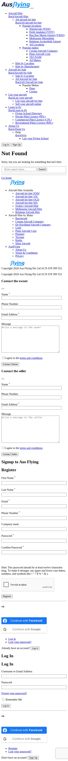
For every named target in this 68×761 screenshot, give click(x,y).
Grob (18, 227)
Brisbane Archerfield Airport (45, 41)
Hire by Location (24, 63)
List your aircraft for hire (28, 100)
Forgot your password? (14, 693)
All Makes (35, 60)
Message (6, 323)
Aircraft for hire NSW (27, 193)
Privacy (19, 255)
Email (5, 501)
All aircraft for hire (25, 19)
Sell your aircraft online (28, 104)
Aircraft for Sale (17, 69)
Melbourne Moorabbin (41, 38)
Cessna (33, 91)
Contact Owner (10, 364)
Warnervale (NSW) (40, 28)
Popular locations (31, 25)
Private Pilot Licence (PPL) (30, 116)
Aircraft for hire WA (26, 202)
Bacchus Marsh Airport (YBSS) (47, 35)
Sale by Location (24, 75)
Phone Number (9, 303)
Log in (12, 638)
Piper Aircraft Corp (39, 53)
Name (5, 294)
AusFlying (14, 246)
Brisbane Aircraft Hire (27, 212)
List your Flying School (35, 138)
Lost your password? (19, 642)
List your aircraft (17, 94)
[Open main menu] (32, 8)
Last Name (8, 489)
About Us (13, 125)
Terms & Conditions (26, 252)
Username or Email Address (16, 671)
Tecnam (19, 237)
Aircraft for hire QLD (27, 199)
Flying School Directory (28, 113)
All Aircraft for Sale (26, 79)
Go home (6, 177)
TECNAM (35, 57)
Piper (32, 88)
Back (11, 16)
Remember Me (14, 699)
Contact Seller (10, 454)
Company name (10, 524)
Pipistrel (19, 234)
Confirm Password (12, 547)
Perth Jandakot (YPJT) (41, 32)
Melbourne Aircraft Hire (28, 209)
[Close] (2, 288)
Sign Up (17, 144)
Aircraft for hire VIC (26, 196)
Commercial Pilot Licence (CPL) (33, 119)
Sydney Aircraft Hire (26, 205)
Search (42, 169)
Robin (18, 240)
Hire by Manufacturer (27, 66)
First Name (8, 477)
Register (7, 596)
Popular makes (30, 47)
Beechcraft (21, 218)
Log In (6, 144)
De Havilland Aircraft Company (33, 224)
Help (24, 135)
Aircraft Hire (15, 13)
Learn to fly (14, 107)
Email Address (10, 314)
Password (7, 535)
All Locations (36, 44)
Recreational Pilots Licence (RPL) (34, 122)
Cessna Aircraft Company (43, 50)
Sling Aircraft (22, 243)
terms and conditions (31, 358)
